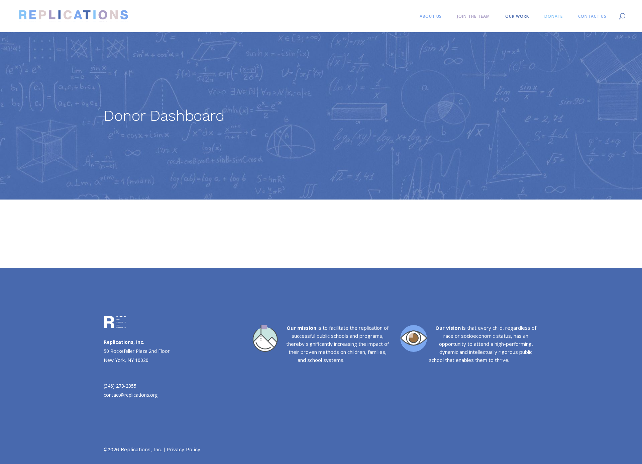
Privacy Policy (183, 450)
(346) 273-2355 (120, 386)
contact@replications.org (130, 395)
